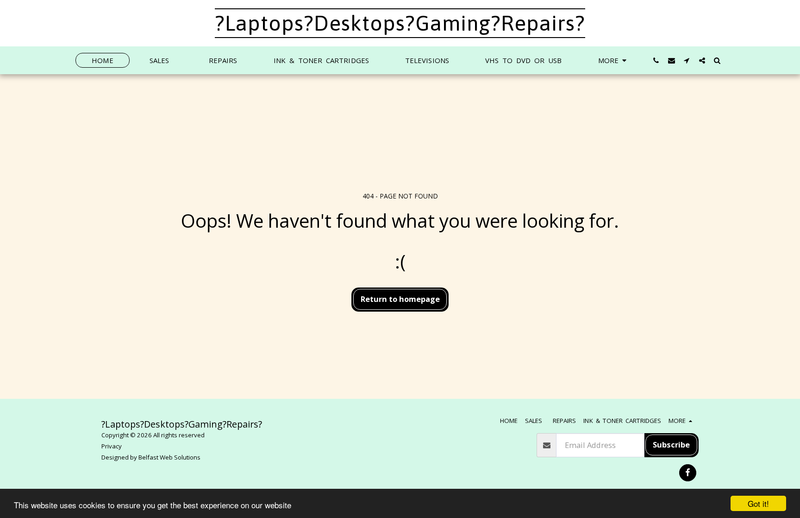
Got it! (758, 503)
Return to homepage (400, 299)
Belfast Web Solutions (169, 457)
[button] (656, 60)
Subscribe (671, 444)
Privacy (111, 446)
